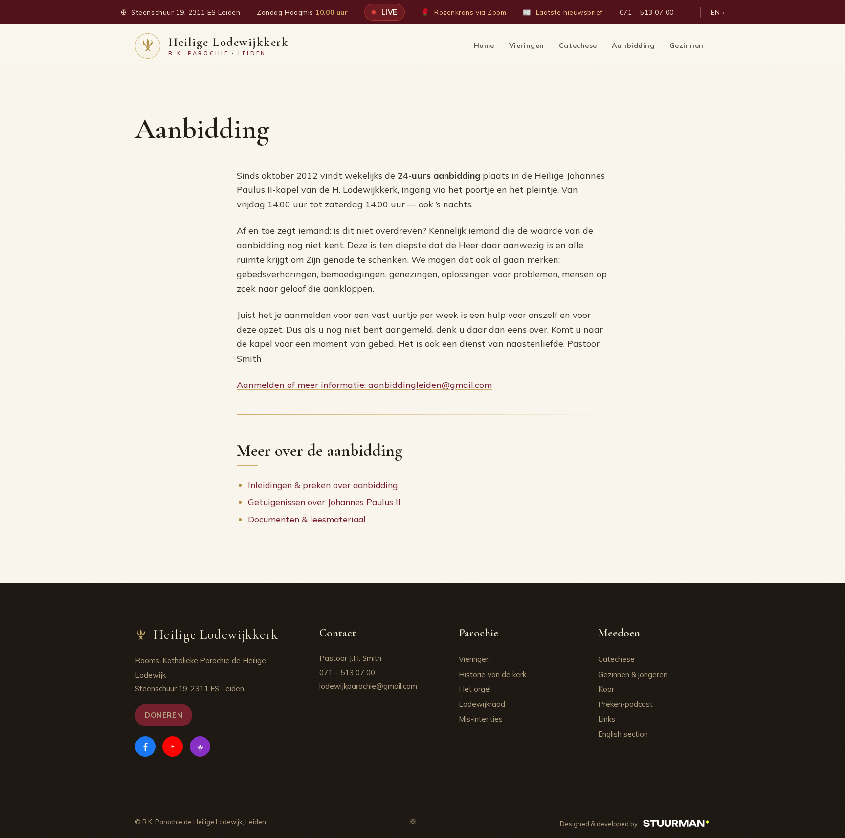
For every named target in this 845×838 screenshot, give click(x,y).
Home (484, 45)
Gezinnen (686, 45)
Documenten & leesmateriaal (307, 519)
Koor (606, 689)
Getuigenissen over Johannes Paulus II (324, 502)
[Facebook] (145, 746)
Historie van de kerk (492, 674)
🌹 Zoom (463, 12)
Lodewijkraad (482, 704)
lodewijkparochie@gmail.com (368, 686)
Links (606, 719)
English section (623, 734)
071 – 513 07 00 (647, 12)
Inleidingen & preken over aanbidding (323, 484)
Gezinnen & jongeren (632, 674)
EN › (717, 12)
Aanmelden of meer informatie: (364, 384)
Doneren (163, 715)
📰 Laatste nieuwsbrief (563, 12)
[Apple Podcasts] (200, 746)
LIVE (388, 12)
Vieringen (526, 45)
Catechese (578, 45)
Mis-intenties (481, 719)
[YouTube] (172, 746)
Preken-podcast (625, 704)
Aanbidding (633, 45)
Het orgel (475, 689)
